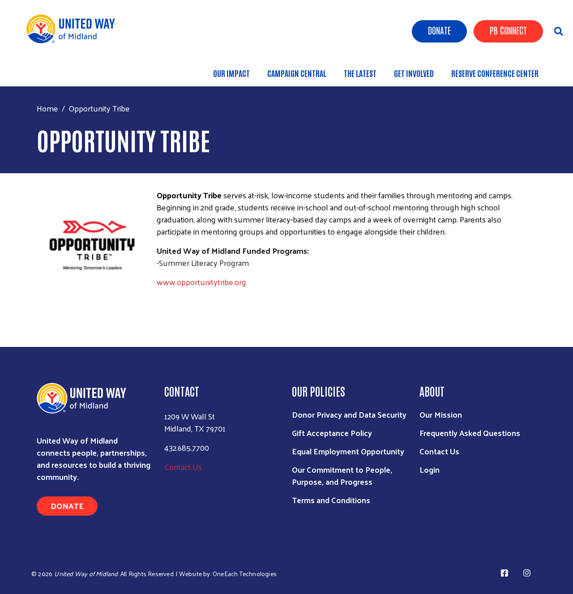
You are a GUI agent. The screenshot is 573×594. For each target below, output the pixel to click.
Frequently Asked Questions (469, 433)
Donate (439, 30)
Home (47, 108)
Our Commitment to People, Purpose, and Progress (342, 475)
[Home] (74, 29)
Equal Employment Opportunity (348, 451)
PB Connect (508, 30)
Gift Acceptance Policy (332, 433)
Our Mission (440, 414)
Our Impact (231, 73)
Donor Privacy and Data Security (349, 414)
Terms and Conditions (331, 500)
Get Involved (414, 73)
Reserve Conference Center (495, 73)
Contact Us (183, 466)
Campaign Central (296, 73)
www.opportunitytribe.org (201, 281)
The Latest (360, 73)
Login (429, 469)
